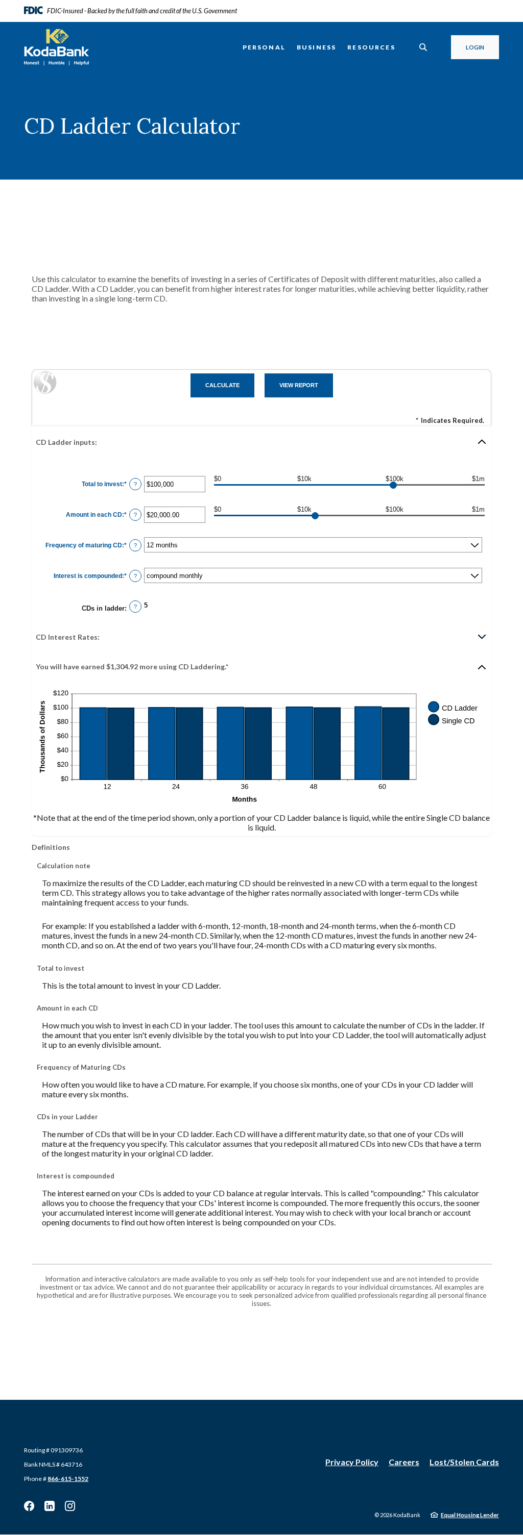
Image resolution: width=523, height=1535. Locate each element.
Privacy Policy (351, 1462)
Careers (404, 1462)
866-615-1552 (67, 1478)
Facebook (29, 1506)
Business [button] (316, 47)
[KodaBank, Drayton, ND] (56, 47)
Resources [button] (371, 47)
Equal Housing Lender (470, 1515)
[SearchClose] (423, 47)
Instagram (70, 1506)
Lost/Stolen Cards (464, 1462)
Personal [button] (264, 47)
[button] (261, 441)
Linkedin (49, 1506)
